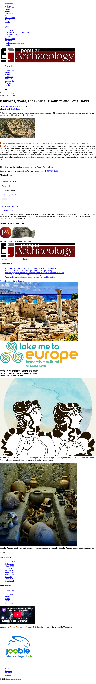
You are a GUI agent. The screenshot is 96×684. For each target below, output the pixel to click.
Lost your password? (9, 195)
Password (5, 186)
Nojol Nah (13, 34)
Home (7, 26)
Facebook (19, 109)
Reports (7, 11)
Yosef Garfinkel (9, 107)
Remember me (10, 191)
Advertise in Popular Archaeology (12, 281)
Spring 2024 (9, 581)
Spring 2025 (9, 572)
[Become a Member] (37, 257)
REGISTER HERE (51, 171)
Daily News (9, 7)
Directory (8, 675)
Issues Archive (10, 18)
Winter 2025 (9, 575)
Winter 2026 (9, 566)
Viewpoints (9, 13)
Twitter (13, 109)
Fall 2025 (8, 568)
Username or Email (9, 182)
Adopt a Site (9, 30)
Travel (7, 601)
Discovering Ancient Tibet (19, 32)
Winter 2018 (4, 95)
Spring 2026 (9, 564)
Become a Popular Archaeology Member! (15, 242)
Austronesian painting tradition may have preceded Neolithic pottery (30, 277)
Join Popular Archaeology (14, 43)
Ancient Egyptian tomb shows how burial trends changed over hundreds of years (34, 273)
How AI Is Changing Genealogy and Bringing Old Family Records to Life (32, 268)
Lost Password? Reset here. (10, 206)
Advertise (8, 20)
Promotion (8, 9)
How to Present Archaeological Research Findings (23, 275)
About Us (8, 16)
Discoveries (9, 3)
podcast (42, 458)
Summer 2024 (10, 579)
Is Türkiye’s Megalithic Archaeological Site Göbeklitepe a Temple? (29, 271)
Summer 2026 (10, 562)
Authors (8, 37)
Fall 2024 (8, 577)
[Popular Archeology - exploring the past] (37, 62)
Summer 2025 (10, 570)
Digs (6, 5)
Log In (7, 22)
